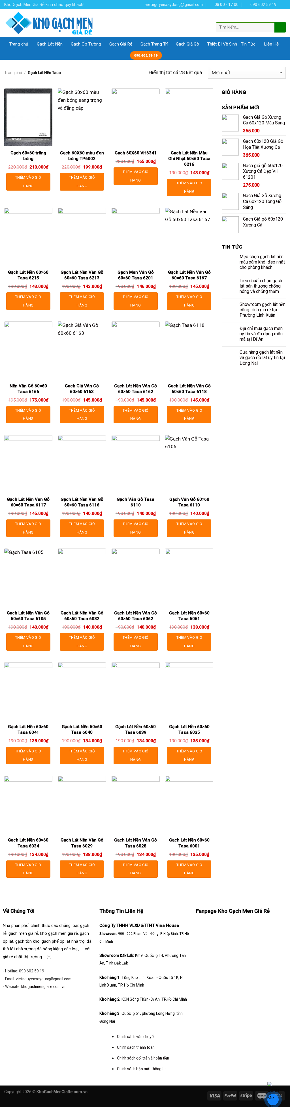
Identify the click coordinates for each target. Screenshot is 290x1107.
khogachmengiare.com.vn (43, 986)
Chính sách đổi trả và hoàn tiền (143, 1058)
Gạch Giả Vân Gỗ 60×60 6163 (82, 388)
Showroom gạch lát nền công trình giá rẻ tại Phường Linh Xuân (262, 310)
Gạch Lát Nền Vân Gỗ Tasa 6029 (82, 843)
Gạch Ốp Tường (86, 44)
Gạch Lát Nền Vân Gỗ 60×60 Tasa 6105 (28, 615)
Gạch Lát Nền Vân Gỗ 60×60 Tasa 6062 (135, 615)
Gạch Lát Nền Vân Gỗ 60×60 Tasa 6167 (189, 275)
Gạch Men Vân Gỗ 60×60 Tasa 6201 (136, 275)
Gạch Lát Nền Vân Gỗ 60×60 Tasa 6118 (189, 388)
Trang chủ (18, 44)
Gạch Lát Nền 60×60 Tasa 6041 (28, 729)
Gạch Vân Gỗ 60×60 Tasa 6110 (189, 502)
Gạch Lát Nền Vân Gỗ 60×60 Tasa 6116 (82, 502)
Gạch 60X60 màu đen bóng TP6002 (82, 155)
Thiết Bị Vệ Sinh (222, 44)
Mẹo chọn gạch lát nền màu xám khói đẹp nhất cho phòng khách (262, 262)
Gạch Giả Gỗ (187, 44)
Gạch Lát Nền (50, 44)
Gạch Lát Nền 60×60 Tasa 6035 (189, 729)
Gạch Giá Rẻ (120, 44)
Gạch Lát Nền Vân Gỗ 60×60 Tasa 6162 (135, 388)
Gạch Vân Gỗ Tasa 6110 (135, 502)
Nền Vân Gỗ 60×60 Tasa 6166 (28, 388)
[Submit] (279, 27)
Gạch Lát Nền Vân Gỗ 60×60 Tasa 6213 (82, 275)
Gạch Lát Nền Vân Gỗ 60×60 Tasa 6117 (28, 502)
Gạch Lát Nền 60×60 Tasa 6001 (189, 843)
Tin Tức (248, 44)
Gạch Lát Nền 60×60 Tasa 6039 (135, 729)
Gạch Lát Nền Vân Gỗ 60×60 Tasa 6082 (82, 615)
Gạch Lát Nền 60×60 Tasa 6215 (28, 275)
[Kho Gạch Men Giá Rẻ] (49, 23)
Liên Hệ (271, 44)
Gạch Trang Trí (154, 44)
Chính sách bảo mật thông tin (142, 1069)
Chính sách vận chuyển (136, 1036)
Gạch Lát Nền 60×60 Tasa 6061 (189, 615)
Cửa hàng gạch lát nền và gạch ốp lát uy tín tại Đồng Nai (262, 357)
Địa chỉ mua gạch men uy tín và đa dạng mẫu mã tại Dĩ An (261, 334)
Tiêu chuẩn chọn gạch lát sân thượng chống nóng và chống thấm (261, 286)
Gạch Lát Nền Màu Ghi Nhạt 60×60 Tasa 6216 (189, 158)
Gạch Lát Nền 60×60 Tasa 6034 (28, 843)
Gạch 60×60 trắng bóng (28, 155)
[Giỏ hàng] (281, 17)
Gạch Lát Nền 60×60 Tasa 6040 (82, 729)
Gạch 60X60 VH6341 (136, 153)
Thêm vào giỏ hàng (28, 181)
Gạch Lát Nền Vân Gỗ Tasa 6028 (135, 843)
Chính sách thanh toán (136, 1047)
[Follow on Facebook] (283, 4)
